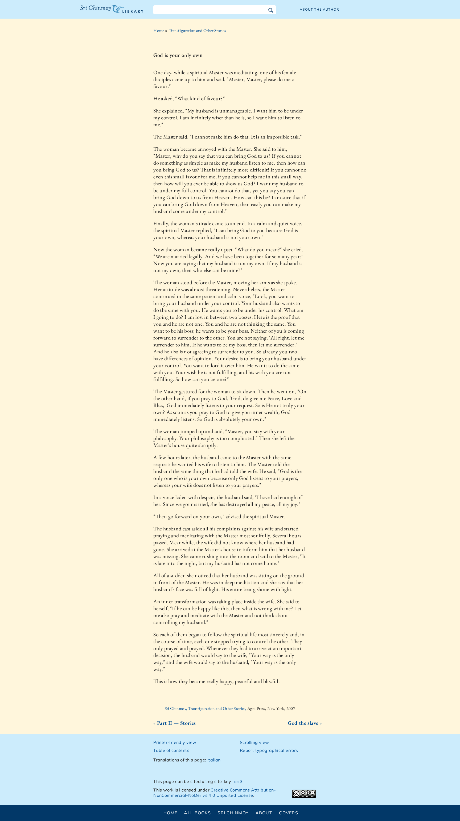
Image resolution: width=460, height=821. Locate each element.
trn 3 (237, 781)
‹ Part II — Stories (174, 722)
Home (158, 30)
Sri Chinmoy (233, 812)
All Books (197, 812)
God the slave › (305, 722)
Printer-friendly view (174, 742)
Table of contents (171, 750)
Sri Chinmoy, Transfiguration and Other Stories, (206, 708)
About (264, 812)
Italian (214, 760)
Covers (288, 812)
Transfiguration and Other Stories (197, 30)
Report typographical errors (269, 750)
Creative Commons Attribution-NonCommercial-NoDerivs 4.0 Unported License (214, 792)
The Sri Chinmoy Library (101, 12)
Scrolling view (254, 742)
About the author (319, 9)
